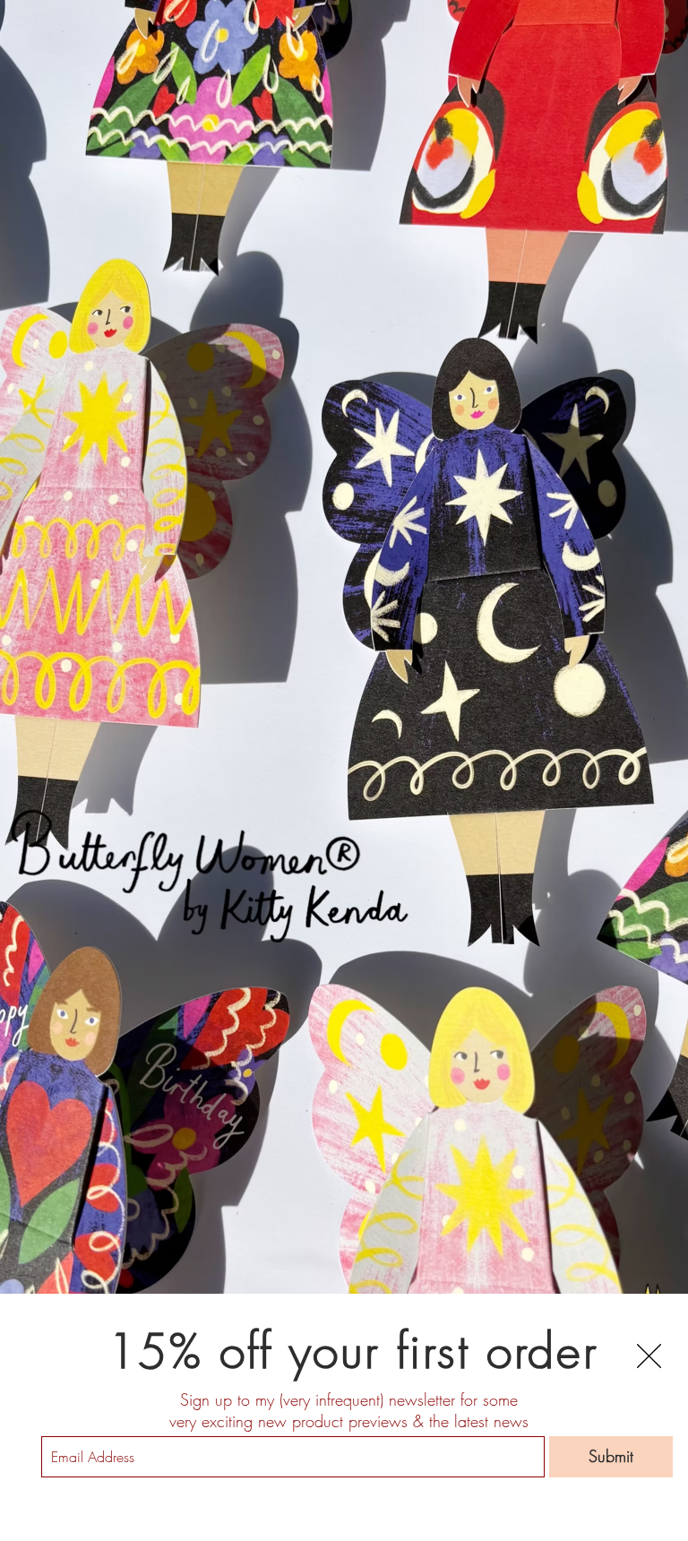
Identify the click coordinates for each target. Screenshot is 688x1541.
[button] (649, 1356)
